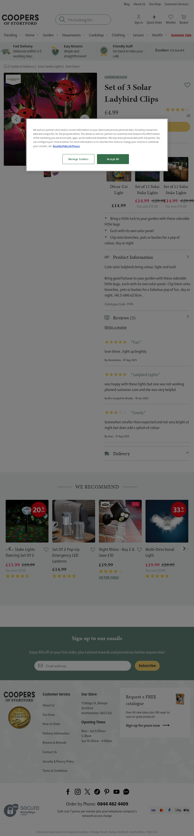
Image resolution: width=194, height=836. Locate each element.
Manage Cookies (78, 159)
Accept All (113, 159)
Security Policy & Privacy (66, 146)
